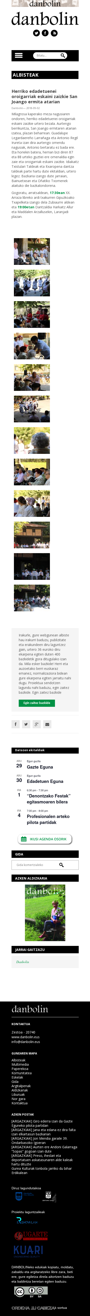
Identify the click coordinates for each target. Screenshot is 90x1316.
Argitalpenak (21, 1086)
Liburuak (18, 1094)
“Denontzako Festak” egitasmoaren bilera (49, 799)
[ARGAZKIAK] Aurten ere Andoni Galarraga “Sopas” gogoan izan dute (44, 1149)
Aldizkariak (20, 1090)
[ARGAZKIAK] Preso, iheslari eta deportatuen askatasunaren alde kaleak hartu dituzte (42, 1159)
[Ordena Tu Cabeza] (33, 1308)
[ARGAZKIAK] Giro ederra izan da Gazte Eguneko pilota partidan (42, 1123)
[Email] (47, 724)
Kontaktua (20, 1103)
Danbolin (22, 961)
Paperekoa (20, 1068)
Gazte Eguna (40, 767)
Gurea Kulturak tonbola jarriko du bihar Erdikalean (42, 1170)
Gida (15, 1081)
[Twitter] (26, 724)
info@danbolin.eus (26, 1041)
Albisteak (18, 1060)
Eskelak (17, 1077)
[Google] (37, 724)
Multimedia (20, 1064)
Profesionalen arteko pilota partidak (48, 819)
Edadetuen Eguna (45, 781)
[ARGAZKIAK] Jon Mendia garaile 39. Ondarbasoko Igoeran (39, 1140)
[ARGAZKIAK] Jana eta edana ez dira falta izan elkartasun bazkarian (44, 1131)
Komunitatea (22, 1073)
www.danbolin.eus (26, 1037)
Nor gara (18, 1098)
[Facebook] (16, 724)
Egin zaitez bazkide (37, 703)
